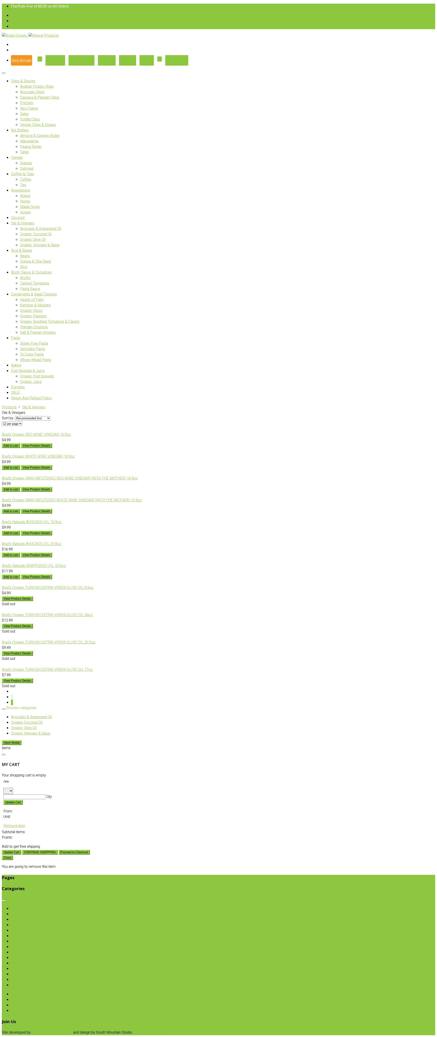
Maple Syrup (30, 207)
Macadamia (29, 141)
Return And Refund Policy (31, 398)
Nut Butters (20, 130)
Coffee (25, 179)
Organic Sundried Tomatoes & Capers (49, 321)
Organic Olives (31, 310)
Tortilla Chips (30, 119)
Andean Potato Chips (37, 86)
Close (7, 857)
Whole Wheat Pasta (35, 360)
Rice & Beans (21, 250)
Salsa (24, 114)
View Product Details (36, 445)
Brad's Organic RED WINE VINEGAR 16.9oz (36, 434)
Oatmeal (26, 168)
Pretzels (26, 103)
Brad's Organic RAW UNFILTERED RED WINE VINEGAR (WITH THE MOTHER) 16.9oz (70, 478)
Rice (23, 267)
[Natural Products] (43, 35)
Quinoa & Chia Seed (35, 261)
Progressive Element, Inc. (52, 1032)
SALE (15, 392)
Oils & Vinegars (22, 223)
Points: (7, 837)
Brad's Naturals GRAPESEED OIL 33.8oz (34, 565)
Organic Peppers (33, 316)
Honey (25, 201)
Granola (26, 163)
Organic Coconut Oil (35, 234)
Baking (16, 365)
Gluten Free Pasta (34, 343)
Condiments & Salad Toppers (34, 294)
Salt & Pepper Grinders (38, 332)
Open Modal (12, 742)
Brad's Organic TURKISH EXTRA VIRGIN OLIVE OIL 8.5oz (47, 587)
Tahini (24, 152)
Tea (23, 185)
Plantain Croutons (34, 327)
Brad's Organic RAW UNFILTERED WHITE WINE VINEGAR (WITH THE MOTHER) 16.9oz (72, 500)
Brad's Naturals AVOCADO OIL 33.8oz (31, 544)
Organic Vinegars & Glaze (39, 245)
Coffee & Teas (22, 174)
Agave (25, 196)
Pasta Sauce (30, 289)
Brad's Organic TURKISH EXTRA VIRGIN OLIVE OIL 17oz (47, 669)
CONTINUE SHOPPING (40, 852)
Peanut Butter (31, 146)
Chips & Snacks (23, 81)
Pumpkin (18, 387)
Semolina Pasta (32, 349)
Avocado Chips (32, 92)
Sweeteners (20, 190)
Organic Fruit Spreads (37, 376)
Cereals (17, 157)
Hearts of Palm (32, 299)
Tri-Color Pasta (31, 354)
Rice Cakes (29, 108)
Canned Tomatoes (34, 283)
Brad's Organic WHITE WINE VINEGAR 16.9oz (38, 456)
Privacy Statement (149, 1032)
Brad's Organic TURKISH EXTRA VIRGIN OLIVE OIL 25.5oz (48, 642)
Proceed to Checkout (74, 852)
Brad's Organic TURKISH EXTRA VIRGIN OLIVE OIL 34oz (47, 615)
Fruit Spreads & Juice (28, 371)
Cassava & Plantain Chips (39, 97)
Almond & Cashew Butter (40, 135)
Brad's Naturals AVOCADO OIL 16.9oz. (32, 522)
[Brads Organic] (15, 35)
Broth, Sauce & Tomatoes (31, 272)
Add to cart (11, 445)
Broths (25, 278)
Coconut (18, 217)
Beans (25, 256)
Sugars (25, 212)
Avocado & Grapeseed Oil (40, 228)
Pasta (15, 338)
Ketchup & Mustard (35, 305)
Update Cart (13, 802)
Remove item (14, 826)
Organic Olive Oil (33, 239)
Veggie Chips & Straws (38, 125)
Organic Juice (31, 381)
